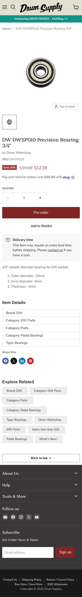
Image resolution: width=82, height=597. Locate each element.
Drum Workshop (19, 152)
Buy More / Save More (29, 584)
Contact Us (10, 580)
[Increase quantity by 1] (40, 198)
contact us (55, 250)
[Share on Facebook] (5, 361)
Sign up (65, 552)
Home (6, 29)
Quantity (8, 188)
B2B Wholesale (57, 584)
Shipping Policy (32, 580)
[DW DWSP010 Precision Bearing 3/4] (9, 122)
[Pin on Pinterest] (30, 361)
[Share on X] (13, 361)
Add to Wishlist (41, 226)
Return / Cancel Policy (60, 580)
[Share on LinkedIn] (22, 361)
